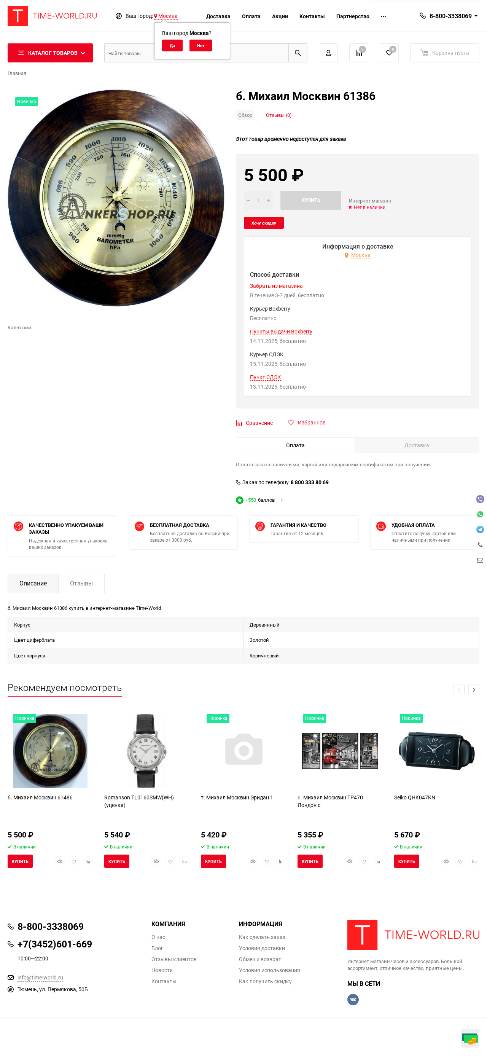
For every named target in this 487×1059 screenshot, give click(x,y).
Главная (17, 73)
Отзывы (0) (279, 115)
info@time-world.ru (40, 977)
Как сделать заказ (262, 937)
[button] (473, 689)
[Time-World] (413, 935)
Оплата (251, 16)
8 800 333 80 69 (310, 482)
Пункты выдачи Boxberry (281, 332)
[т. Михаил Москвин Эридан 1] (243, 751)
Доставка (218, 16)
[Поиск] (297, 52)
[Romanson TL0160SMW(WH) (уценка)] (146, 751)
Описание (33, 583)
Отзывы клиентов (174, 959)
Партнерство (352, 16)
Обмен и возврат (260, 959)
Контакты (312, 16)
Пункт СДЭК (265, 377)
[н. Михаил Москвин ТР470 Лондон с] (340, 751)
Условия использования (269, 970)
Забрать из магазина (276, 286)
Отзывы (81, 583)
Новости (162, 970)
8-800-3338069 (451, 16)
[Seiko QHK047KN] (436, 751)
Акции (280, 16)
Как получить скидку (265, 981)
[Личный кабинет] (328, 52)
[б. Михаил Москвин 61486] (50, 751)
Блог (157, 948)
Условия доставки (262, 948)
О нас (158, 937)
